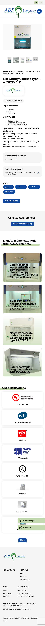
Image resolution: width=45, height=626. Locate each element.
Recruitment (7, 593)
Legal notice (25, 618)
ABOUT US (24, 570)
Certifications (24, 579)
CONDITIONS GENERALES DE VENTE (16, 609)
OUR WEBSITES (23, 587)
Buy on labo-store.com (25, 596)
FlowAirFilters (22, 590)
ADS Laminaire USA (24, 593)
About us (23, 576)
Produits (12, 71)
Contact (6, 596)
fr (36, 2)
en (41, 2)
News (5, 590)
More (22, 540)
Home (5, 71)
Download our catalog (22, 224)
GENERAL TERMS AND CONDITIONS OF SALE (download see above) (19, 604)
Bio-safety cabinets (24, 71)
